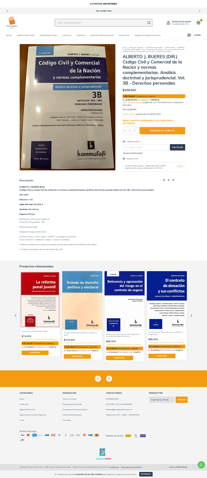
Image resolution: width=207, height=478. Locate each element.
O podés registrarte (180, 24)
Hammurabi (170, 47)
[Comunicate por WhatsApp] (201, 464)
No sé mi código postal (133, 153)
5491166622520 (112, 399)
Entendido (146, 474)
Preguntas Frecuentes (72, 404)
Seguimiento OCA (27, 409)
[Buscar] (148, 22)
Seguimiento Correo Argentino (32, 415)
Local (21, 420)
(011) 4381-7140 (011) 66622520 (119, 404)
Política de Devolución (72, 415)
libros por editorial (136, 47)
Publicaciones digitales (147, 35)
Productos (23, 404)
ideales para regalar (102, 35)
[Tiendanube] (178, 467)
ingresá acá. (114, 467)
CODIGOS (66, 35)
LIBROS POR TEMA (26, 35)
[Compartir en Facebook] (164, 180)
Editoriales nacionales (154, 47)
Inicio (9, 35)
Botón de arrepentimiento (132, 467)
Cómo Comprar (70, 399)
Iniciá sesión (184, 21)
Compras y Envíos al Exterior (75, 409)
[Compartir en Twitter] (169, 180)
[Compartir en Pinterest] (173, 180)
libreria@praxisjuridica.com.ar (119, 409)
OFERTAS (80, 35)
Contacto (124, 35)
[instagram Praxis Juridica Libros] (98, 379)
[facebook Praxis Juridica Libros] (109, 379)
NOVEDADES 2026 (48, 35)
